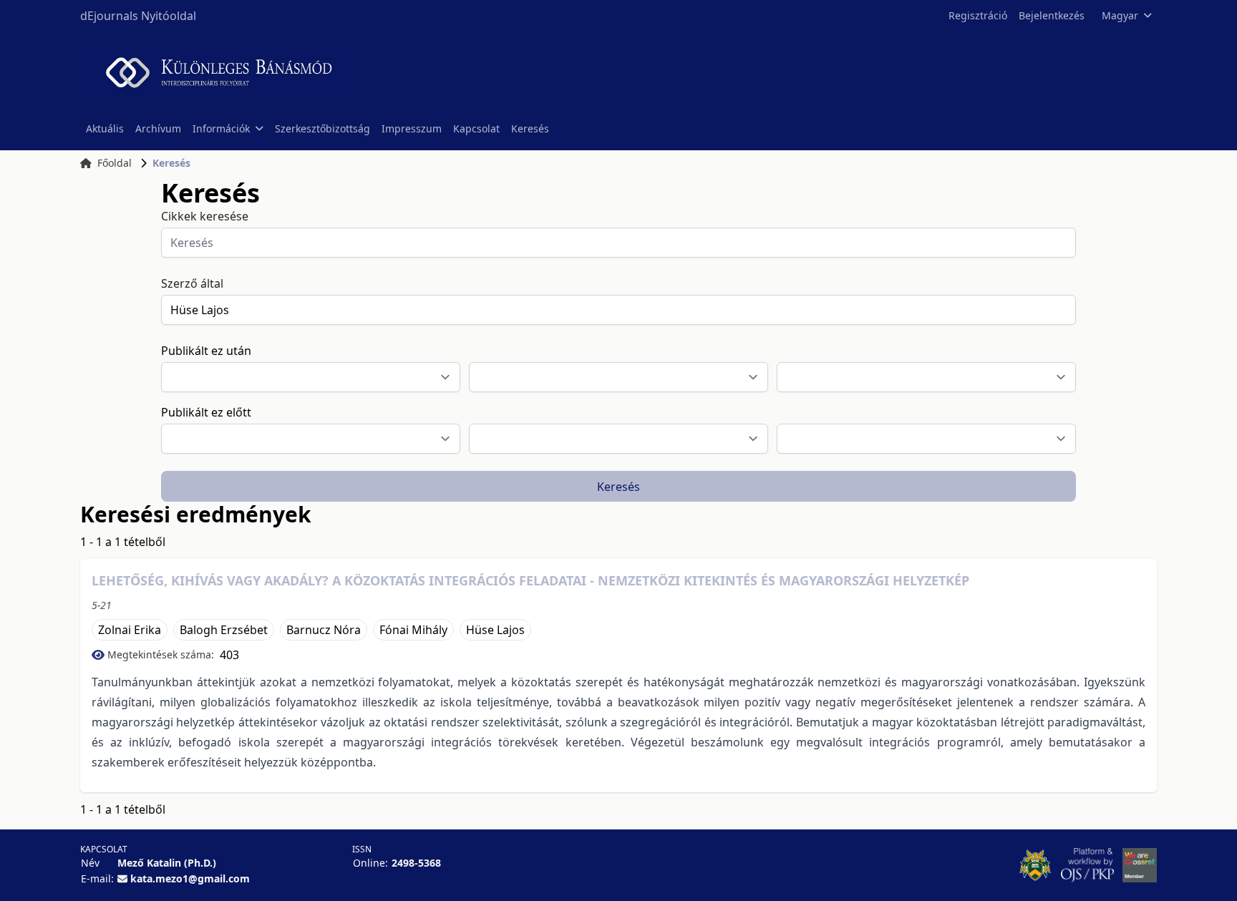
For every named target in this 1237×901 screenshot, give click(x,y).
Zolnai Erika (129, 630)
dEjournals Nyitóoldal (138, 16)
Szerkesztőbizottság (322, 128)
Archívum (158, 128)
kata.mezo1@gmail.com (190, 878)
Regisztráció (978, 15)
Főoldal (114, 163)
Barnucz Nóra (323, 630)
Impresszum (412, 128)
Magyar (1120, 15)
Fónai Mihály (413, 630)
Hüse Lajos (495, 630)
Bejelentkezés (1052, 15)
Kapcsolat (476, 128)
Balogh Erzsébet (224, 630)
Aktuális (105, 128)
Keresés (530, 128)
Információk (221, 128)
